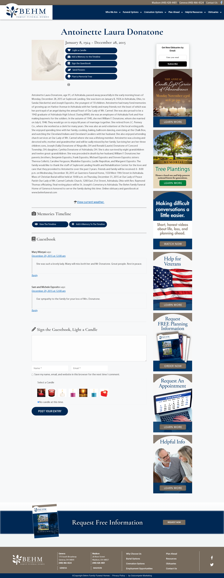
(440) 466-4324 (65, 563)
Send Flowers (78, 70)
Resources (171, 558)
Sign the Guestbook (81, 63)
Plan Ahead (174, 12)
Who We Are (111, 12)
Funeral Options (130, 12)
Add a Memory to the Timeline (86, 57)
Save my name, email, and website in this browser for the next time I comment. (77, 374)
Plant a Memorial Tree (82, 76)
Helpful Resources (193, 12)
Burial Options (133, 558)
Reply (35, 275)
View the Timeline (47, 224)
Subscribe (173, 64)
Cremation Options (153, 12)
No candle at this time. (51, 402)
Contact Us (171, 568)
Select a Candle (45, 382)
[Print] (68, 85)
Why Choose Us (133, 553)
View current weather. (90, 202)
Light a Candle (79, 50)
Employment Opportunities (139, 568)
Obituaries (213, 12)
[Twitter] (211, 564)
